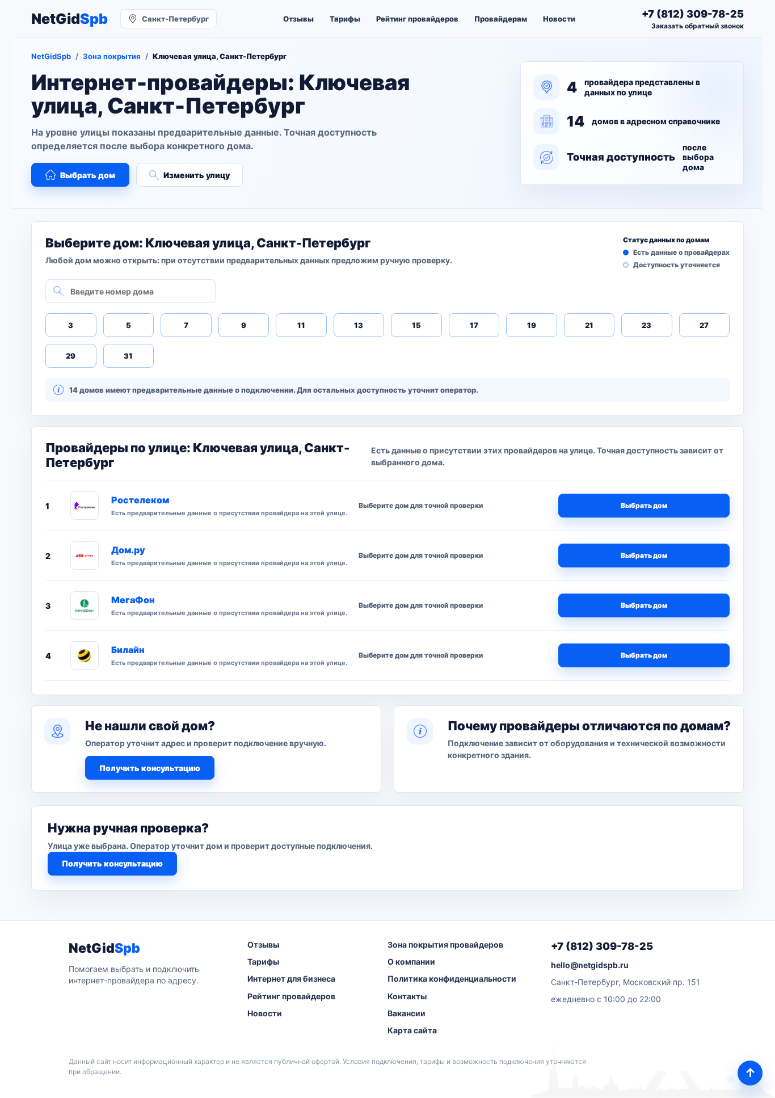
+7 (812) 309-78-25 (602, 946)
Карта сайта (412, 1030)
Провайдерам (500, 18)
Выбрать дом (87, 175)
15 (416, 325)
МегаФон (133, 599)
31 (128, 355)
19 (531, 325)
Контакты (407, 996)
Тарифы (345, 18)
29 (70, 355)
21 (589, 325)
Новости (559, 18)
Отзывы (298, 18)
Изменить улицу (196, 175)
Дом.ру (128, 550)
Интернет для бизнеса (291, 978)
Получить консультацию (149, 768)
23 (646, 325)
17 (474, 325)
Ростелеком (140, 500)
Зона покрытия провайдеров (445, 944)
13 (358, 325)
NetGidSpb (51, 56)
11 (301, 325)
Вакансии (406, 1013)
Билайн (128, 649)
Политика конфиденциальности (451, 978)
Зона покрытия (112, 56)
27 (704, 325)
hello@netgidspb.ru (590, 965)
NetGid (69, 19)
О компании (411, 961)
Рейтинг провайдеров (417, 18)
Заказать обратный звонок (697, 26)
